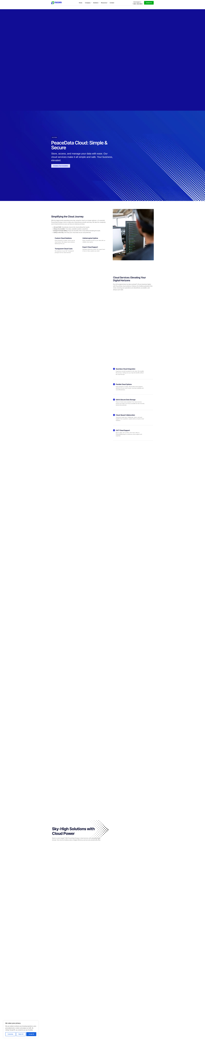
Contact (112, 3)
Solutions (95, 3)
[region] (20, 1029)
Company (87, 3)
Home (80, 3)
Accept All (31, 1034)
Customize (10, 1034)
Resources (104, 3)
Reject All (20, 1034)
